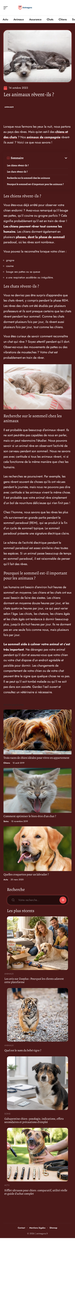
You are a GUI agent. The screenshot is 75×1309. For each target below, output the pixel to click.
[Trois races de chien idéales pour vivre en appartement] (37, 732)
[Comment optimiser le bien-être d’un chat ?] (37, 790)
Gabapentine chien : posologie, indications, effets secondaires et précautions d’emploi (34, 1120)
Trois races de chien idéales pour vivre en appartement (36, 758)
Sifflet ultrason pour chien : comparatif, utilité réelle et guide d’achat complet (35, 1192)
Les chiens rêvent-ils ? (18, 165)
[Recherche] (69, 8)
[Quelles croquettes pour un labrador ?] (37, 848)
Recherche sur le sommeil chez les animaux (28, 178)
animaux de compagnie (43, 137)
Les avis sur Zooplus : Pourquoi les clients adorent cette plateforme (34, 980)
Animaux (9, 107)
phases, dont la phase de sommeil (40, 237)
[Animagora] (25, 8)
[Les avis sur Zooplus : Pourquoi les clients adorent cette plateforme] (37, 943)
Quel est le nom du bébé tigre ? (22, 1050)
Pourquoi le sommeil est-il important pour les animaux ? (35, 184)
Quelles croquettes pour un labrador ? (26, 874)
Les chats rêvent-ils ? (17, 171)
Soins (6, 821)
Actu (5, 879)
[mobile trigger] (6, 8)
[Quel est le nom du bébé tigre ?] (37, 1015)
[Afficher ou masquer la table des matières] (46, 158)
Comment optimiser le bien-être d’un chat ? (29, 816)
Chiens (6, 762)
